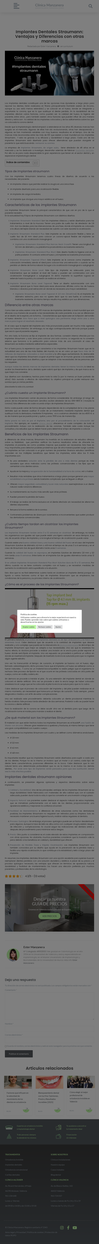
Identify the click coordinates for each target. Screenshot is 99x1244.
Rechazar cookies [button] (44, 627)
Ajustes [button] (58, 627)
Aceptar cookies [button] (29, 627)
